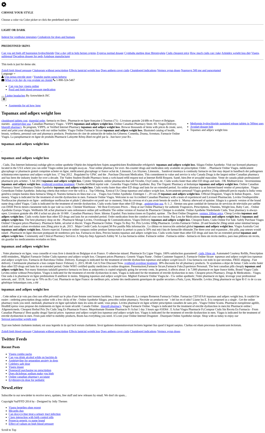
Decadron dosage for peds (28, 56)
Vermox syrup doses (168, 70)
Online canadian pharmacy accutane (29, 376)
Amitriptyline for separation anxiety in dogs (33, 360)
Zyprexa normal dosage (110, 53)
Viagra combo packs (20, 354)
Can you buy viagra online (24, 86)
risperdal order (37, 120)
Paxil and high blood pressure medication (32, 89)
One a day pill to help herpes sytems (75, 53)
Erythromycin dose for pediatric (27, 379)
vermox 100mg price (211, 213)
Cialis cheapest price (177, 53)
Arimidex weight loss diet (236, 53)
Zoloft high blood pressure (16, 70)
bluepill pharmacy (11, 127)
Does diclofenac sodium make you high (31, 373)
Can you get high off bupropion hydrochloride (27, 53)
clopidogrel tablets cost (14, 120)
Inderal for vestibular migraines (19, 37)
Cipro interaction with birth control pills (31, 417)
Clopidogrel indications (143, 70)
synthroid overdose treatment (58, 184)
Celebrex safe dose (19, 363)
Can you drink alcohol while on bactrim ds (33, 357)
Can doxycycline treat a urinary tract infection (35, 414)
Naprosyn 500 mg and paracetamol (201, 70)
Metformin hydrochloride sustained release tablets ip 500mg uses (227, 123)
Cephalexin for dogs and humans (56, 37)
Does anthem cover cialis (115, 70)
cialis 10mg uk (206, 253)
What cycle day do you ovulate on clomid (28, 80)
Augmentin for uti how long (25, 105)
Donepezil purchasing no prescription (30, 370)
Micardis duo (16, 410)
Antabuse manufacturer (56, 56)
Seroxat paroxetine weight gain (19, 319)
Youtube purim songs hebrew (50, 76)
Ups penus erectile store (18, 76)
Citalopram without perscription (50, 70)
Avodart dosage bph (201, 126)
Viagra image (16, 367)
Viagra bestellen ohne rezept (25, 407)
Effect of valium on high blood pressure (31, 423)
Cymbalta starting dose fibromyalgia (144, 53)
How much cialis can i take (205, 53)
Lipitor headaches (15, 95)
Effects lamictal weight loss (84, 70)
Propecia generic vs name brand (27, 420)
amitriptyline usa (21, 123)
